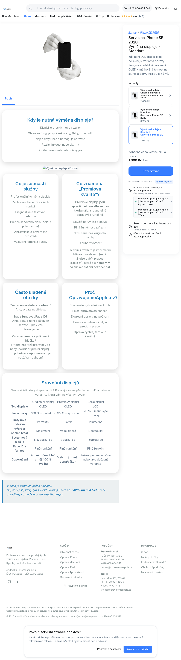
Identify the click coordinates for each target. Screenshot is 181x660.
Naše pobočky (149, 557)
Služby (99, 16)
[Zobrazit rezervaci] (175, 8)
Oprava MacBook (70, 562)
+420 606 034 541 (111, 563)
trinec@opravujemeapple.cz (116, 589)
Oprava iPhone (68, 557)
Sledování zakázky (71, 577)
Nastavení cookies (151, 572)
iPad (52, 16)
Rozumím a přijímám (138, 649)
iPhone (27, 16)
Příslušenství (84, 16)
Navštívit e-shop (77, 585)
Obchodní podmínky (153, 567)
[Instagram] (9, 582)
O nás (144, 551)
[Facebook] (17, 582)
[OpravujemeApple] (12, 8)
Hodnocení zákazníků (153, 562)
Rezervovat (151, 171)
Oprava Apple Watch (72, 572)
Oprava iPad (67, 567)
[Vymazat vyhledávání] (116, 8)
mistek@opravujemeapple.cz (116, 567)
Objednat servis (69, 551)
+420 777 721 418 (110, 585)
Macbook (40, 16)
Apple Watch (65, 16)
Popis (9, 98)
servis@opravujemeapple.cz (85, 616)
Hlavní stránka (10, 16)
